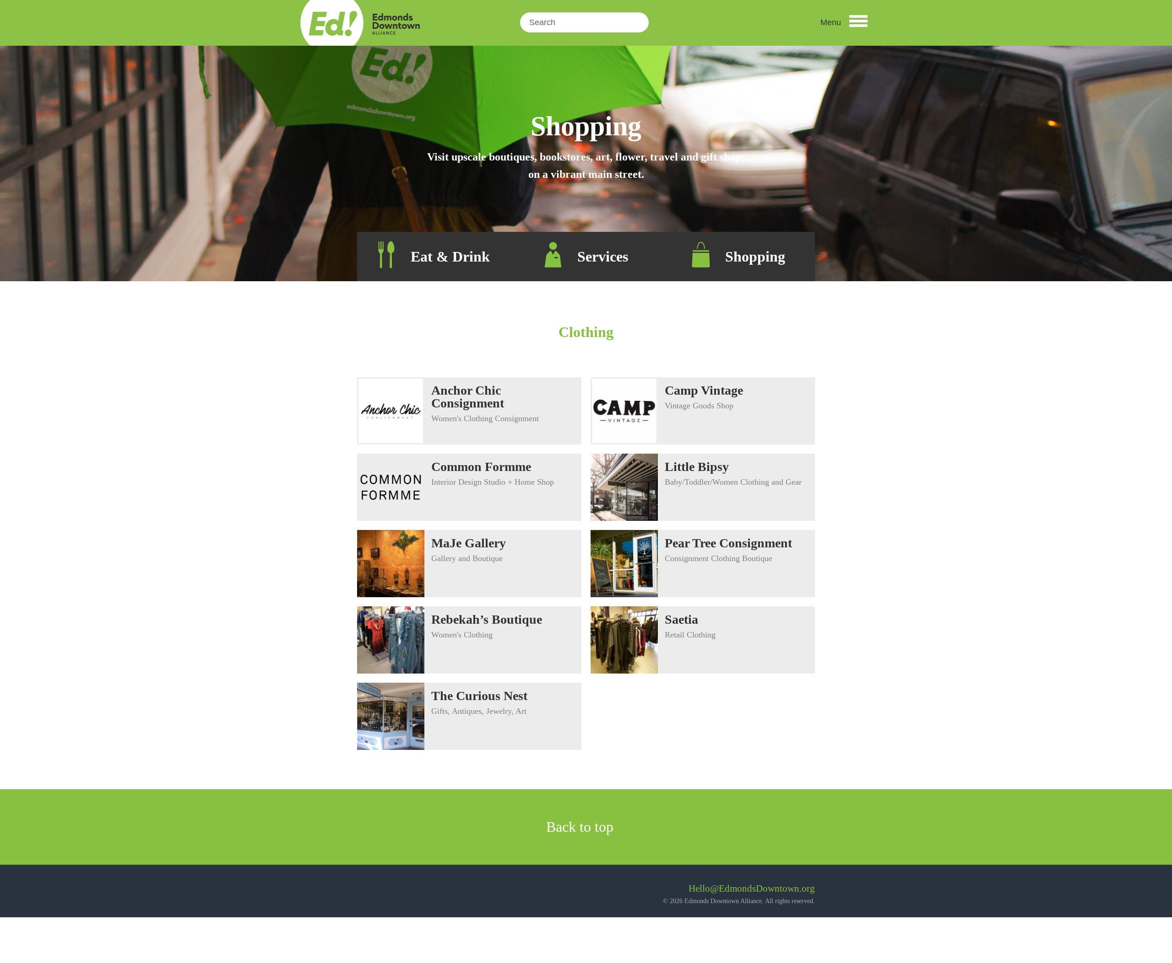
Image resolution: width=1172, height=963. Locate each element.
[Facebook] (364, 892)
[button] (844, 22)
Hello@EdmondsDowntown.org (752, 888)
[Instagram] (389, 892)
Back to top (581, 827)
